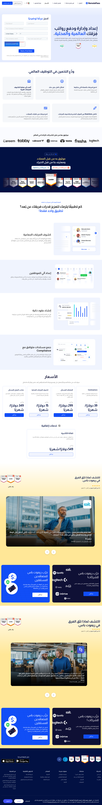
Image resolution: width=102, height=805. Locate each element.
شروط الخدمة (29, 774)
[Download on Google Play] (22, 761)
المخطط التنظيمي (62, 777)
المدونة (48, 774)
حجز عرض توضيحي (7, 3)
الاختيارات (27, 801)
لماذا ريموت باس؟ (79, 774)
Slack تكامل (64, 779)
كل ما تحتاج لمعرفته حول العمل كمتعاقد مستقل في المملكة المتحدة (9, 776)
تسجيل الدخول (17, 3)
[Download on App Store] (8, 761)
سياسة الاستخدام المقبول (26, 779)
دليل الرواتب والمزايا (45, 777)
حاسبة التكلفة (46, 779)
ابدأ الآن (88, 415)
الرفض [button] (19, 801)
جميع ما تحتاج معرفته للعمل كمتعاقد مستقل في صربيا (9, 781)
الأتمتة (65, 782)
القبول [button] (8, 801)
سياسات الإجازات (63, 774)
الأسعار (47, 3)
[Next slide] (47, 552)
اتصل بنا (99, 779)
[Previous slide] (53, 552)
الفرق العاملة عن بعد (79, 777)
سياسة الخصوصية (28, 777)
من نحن (99, 774)
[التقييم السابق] (53, 695)
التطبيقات (81, 782)
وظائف (99, 777)
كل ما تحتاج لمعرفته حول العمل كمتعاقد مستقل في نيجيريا (9, 786)
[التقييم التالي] (47, 695)
